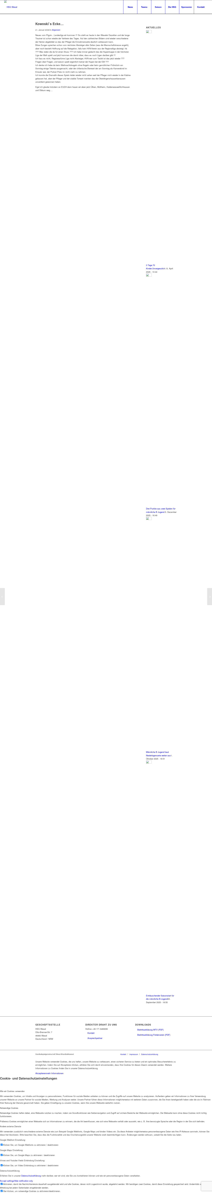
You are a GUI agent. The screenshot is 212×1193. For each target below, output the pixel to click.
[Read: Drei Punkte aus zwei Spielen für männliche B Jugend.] (149, 275)
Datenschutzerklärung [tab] (10, 1170)
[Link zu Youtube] (174, 1054)
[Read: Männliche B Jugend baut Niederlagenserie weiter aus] (149, 519)
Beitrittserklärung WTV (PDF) (150, 1029)
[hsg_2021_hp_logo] (10, 7)
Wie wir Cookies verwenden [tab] (12, 1091)
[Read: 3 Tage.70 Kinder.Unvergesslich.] (149, 32)
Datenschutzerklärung (31, 1175)
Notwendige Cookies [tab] (9, 1107)
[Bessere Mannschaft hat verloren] (2, 596)
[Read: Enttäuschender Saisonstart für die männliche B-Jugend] (149, 762)
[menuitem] (130, 7)
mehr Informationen (54, 1073)
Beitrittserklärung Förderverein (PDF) (153, 1034)
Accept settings (7, 1180)
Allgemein (56, 30)
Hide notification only (23, 1180)
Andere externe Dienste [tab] (10, 1126)
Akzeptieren (40, 1073)
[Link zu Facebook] (165, 1054)
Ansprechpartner (95, 1038)
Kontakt (91, 1032)
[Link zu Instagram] (169, 1054)
